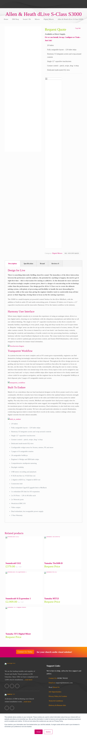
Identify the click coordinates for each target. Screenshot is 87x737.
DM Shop (15, 19)
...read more (28, 680)
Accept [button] (38, 732)
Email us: (52, 683)
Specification (28, 263)
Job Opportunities (55, 692)
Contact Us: (53, 678)
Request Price (52, 566)
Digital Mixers (49, 19)
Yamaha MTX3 (51, 598)
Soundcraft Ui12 (13, 563)
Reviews (55, 263)
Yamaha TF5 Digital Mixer (18, 634)
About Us (56, 687)
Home (6, 19)
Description (12, 263)
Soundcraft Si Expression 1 (18, 598)
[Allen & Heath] (53, 162)
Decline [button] (48, 732)
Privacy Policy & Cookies (58, 696)
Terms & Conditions (56, 701)
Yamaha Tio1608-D (53, 563)
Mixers (37, 19)
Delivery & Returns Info (57, 705)
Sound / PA (27, 19)
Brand (42, 263)
